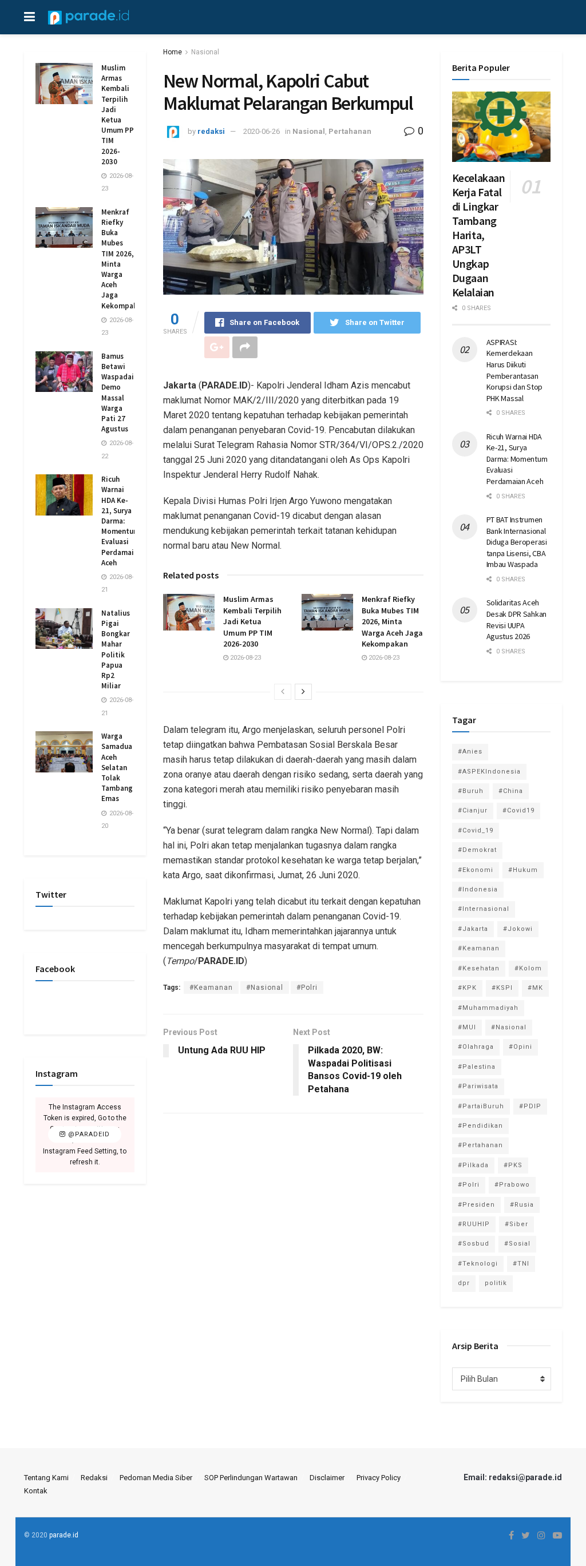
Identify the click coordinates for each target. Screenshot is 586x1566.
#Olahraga (476, 1046)
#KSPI (502, 988)
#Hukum (523, 870)
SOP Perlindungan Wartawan (251, 1477)
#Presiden (476, 1204)
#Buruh (471, 791)
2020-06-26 (261, 131)
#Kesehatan (479, 968)
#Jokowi (518, 929)
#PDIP (530, 1106)
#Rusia (522, 1204)
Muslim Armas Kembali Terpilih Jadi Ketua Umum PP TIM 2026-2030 (252, 621)
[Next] (303, 692)
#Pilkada (473, 1165)
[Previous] (282, 692)
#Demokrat (477, 850)
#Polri (307, 988)
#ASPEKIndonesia (489, 771)
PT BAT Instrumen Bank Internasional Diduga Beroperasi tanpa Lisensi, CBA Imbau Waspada (516, 541)
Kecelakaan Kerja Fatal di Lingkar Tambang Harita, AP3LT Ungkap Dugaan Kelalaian (478, 235)
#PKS (513, 1165)
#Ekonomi (475, 870)
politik (496, 1283)
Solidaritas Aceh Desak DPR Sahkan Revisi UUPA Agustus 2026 (516, 619)
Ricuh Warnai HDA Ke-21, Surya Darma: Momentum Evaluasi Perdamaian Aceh (121, 521)
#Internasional (483, 909)
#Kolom (528, 968)
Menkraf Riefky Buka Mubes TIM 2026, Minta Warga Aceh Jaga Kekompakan (392, 621)
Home (172, 52)
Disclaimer (327, 1477)
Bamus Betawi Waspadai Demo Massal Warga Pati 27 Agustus (117, 392)
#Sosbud (473, 1243)
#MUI (467, 1027)
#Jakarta (473, 929)
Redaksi (94, 1477)
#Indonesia (478, 889)
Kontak (35, 1490)
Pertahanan (349, 131)
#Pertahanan (480, 1145)
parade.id (63, 1535)
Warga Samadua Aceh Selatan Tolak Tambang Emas (117, 767)
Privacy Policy (379, 1477)
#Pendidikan (480, 1125)
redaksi (211, 131)
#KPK (467, 988)
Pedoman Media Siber (156, 1477)
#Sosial (517, 1243)
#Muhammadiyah (488, 1008)
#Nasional (264, 988)
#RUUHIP (474, 1224)
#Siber (516, 1224)
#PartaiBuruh (481, 1106)
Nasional (205, 52)
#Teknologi (478, 1263)
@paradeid (88, 1135)
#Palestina (477, 1067)
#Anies (470, 751)
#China (510, 791)
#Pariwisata (478, 1086)
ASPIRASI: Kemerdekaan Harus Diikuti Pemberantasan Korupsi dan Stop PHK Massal (514, 370)
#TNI (521, 1263)
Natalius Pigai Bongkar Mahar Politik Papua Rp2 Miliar (115, 649)
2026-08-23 (244, 657)
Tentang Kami (46, 1477)
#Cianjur (473, 810)
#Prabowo (512, 1184)
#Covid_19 (475, 830)
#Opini (520, 1046)
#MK (535, 988)
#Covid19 (518, 810)
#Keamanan (211, 988)
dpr (464, 1283)
